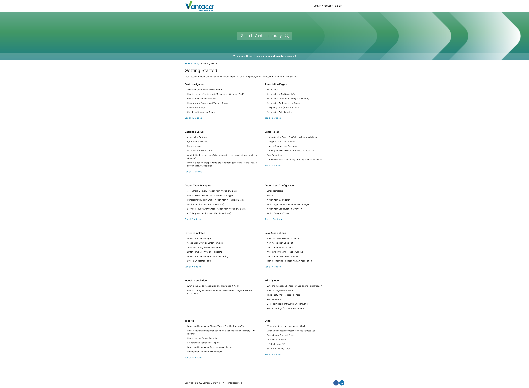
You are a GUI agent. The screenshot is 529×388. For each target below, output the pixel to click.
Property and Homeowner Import (203, 342)
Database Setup (194, 131)
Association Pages (275, 84)
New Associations (275, 233)
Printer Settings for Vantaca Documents (286, 308)
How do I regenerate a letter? (281, 290)
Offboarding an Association (280, 247)
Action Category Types (278, 213)
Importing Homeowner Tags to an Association (209, 347)
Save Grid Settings (196, 107)
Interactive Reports (276, 339)
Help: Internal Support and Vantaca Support (208, 103)
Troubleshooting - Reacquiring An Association (289, 260)
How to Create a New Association (283, 238)
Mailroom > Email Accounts (200, 150)
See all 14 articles (193, 357)
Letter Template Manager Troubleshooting (207, 256)
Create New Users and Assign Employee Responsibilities (294, 159)
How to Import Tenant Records (202, 338)
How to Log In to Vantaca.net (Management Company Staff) (215, 94)
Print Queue (271, 280)
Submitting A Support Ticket (281, 335)
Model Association (196, 280)
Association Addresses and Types (283, 103)
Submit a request (323, 6)
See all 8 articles (272, 118)
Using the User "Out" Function (281, 141)
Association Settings (197, 137)
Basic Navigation (194, 84)
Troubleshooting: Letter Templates (204, 247)
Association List (274, 89)
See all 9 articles (272, 354)
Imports (189, 320)
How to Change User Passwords (283, 146)
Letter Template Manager (199, 238)
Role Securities (274, 155)
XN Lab (270, 195)
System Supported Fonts (199, 260)
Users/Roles (271, 131)
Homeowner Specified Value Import (204, 351)
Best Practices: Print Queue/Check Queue (287, 303)
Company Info (194, 146)
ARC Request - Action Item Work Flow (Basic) (209, 213)
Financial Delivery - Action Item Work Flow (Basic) (214, 191)
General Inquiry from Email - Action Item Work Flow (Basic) (215, 199)
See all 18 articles (273, 219)
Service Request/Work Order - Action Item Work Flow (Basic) (216, 208)
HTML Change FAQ (276, 344)
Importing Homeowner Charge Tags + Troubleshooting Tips (216, 326)
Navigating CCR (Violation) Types (283, 107)
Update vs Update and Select (201, 112)
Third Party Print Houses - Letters (283, 295)
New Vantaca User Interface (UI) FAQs (288, 326)
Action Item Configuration (279, 185)
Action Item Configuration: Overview (284, 208)
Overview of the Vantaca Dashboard (204, 89)
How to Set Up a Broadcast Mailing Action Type (210, 195)
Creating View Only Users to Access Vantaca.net (290, 150)
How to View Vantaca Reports (201, 98)
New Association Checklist (280, 243)
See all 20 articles (193, 171)
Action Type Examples (198, 185)
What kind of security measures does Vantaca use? (291, 330)
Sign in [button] (338, 6)
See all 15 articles (193, 118)
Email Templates (275, 191)
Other (267, 320)
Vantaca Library (192, 63)
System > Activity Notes (278, 348)
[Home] (199, 5)
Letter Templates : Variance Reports (204, 251)
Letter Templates (195, 233)
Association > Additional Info (281, 94)
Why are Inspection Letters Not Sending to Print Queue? (294, 286)
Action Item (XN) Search (278, 199)
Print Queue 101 (274, 299)
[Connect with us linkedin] (341, 383)
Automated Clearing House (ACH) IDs (285, 251)
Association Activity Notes (279, 112)
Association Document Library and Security (288, 98)
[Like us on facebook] (336, 383)
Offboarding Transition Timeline (282, 256)
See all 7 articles (272, 165)
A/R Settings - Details (197, 141)
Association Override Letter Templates (206, 243)
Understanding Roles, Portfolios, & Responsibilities (292, 137)
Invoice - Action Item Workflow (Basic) (205, 204)
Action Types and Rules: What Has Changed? (289, 204)
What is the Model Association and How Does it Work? (213, 286)
